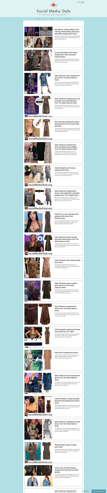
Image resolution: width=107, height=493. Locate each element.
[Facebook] (79, 2)
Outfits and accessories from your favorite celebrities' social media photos (53, 15)
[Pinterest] (77, 2)
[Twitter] (83, 2)
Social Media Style (53, 11)
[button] (81, 21)
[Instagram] (81, 2)
